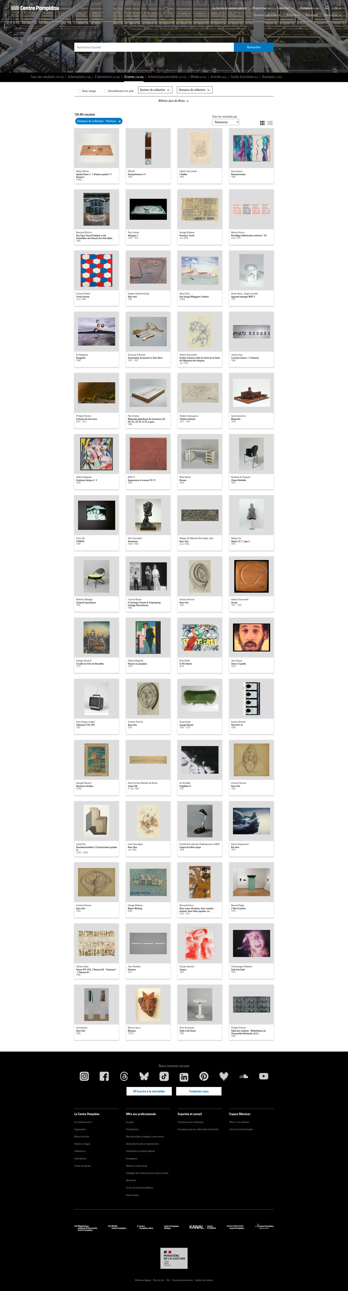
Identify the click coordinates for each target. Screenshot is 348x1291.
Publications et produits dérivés (140, 1151)
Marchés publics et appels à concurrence (145, 1136)
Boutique (313, 15)
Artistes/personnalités (167, 76)
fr (336, 8)
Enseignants (131, 1158)
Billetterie (293, 15)
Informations (79, 76)
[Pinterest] (204, 1077)
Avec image (88, 91)
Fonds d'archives (244, 76)
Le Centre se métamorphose (231, 8)
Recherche (131, 1180)
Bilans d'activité (81, 1136)
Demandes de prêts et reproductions (142, 1143)
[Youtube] (264, 1077)
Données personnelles (182, 1280)
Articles (218, 76)
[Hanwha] (264, 1230)
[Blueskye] (144, 1077)
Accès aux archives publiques (139, 1187)
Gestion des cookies (204, 1280)
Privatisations (132, 1129)
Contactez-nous (199, 1091)
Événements (107, 76)
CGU (168, 1280)
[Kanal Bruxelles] (205, 1230)
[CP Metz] (148, 1230)
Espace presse (132, 1195)
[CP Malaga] (174, 1230)
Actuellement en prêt (120, 91)
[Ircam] (120, 1230)
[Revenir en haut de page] (339, 1282)
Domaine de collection (192, 90)
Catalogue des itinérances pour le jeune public (147, 1173)
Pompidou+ (307, 8)
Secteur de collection (153, 90)
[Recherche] (327, 8)
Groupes (130, 1122)
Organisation (80, 1129)
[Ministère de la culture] (174, 1258)
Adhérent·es (80, 1151)
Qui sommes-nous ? (83, 1122)
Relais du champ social (136, 1165)
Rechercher (254, 47)
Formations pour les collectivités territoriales (198, 1129)
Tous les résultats (47, 76)
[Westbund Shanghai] (238, 1230)
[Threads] (124, 1077)
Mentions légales (143, 1280)
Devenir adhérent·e (268, 15)
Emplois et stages (82, 1143)
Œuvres (134, 76)
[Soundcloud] (244, 1077)
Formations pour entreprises (190, 1122)
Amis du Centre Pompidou (241, 1129)
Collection (283, 8)
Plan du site (158, 1280)
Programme (259, 8)
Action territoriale (82, 1165)
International (80, 1158)
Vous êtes (331, 15)
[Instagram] (84, 1077)
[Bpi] (88, 1230)
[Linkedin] (184, 1077)
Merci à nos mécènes (239, 1122)
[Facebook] (104, 1077)
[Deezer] (224, 1077)
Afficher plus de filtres (171, 101)
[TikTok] (164, 1077)
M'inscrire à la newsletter (149, 1091)
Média (198, 76)
